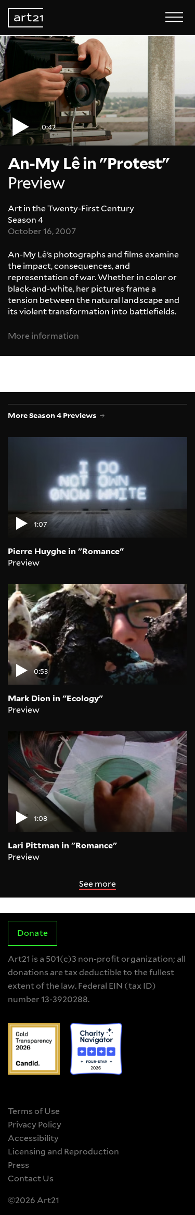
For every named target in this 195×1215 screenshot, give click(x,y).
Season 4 (25, 220)
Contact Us (31, 1178)
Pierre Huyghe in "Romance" (66, 551)
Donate (32, 933)
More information (43, 336)
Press (18, 1165)
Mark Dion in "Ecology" (55, 698)
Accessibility (33, 1138)
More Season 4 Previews (52, 415)
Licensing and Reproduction (63, 1151)
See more (97, 884)
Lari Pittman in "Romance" (62, 845)
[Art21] (25, 17)
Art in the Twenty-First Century (71, 208)
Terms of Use (34, 1111)
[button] (97, 91)
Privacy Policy (34, 1125)
